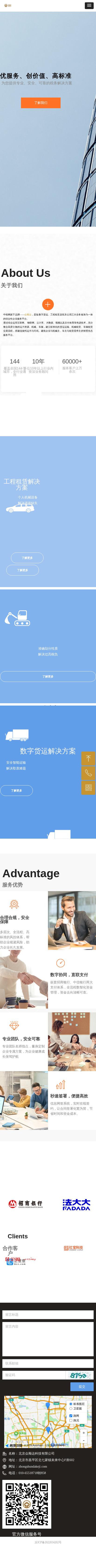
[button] (89, 5)
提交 (82, 1386)
